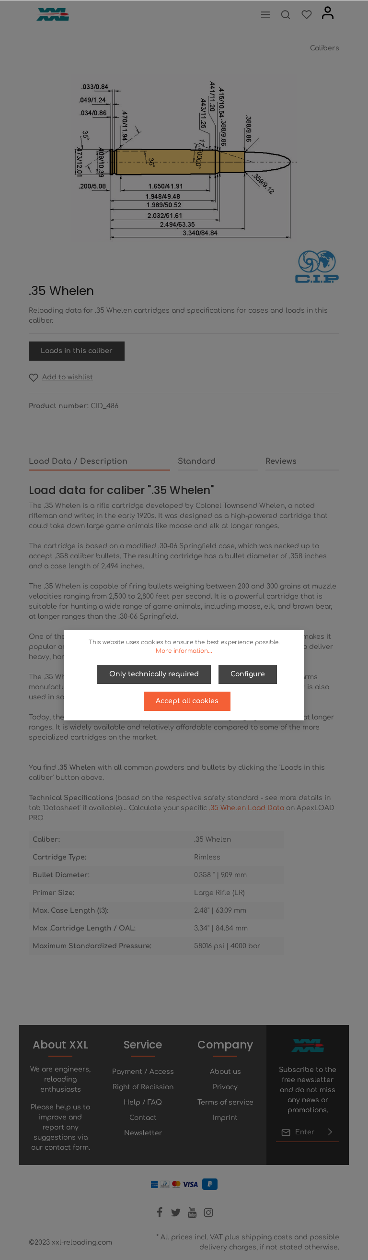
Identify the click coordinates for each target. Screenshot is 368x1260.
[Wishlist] (306, 14)
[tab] (99, 462)
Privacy (225, 1087)
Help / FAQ (143, 1102)
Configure (247, 674)
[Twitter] (177, 1215)
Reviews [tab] (281, 461)
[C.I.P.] (317, 266)
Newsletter (143, 1133)
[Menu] (265, 14)
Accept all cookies (187, 701)
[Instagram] (208, 1215)
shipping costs (267, 1237)
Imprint (225, 1117)
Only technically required (154, 674)
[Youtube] (193, 1215)
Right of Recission (143, 1087)
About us (225, 1071)
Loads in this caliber (77, 350)
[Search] (285, 14)
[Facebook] (160, 1215)
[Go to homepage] (53, 14)
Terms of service (225, 1102)
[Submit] (330, 1132)
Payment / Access (143, 1071)
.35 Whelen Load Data (246, 808)
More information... (184, 651)
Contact (143, 1117)
